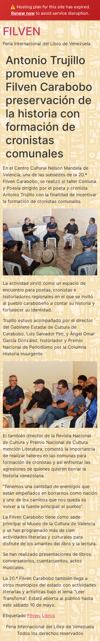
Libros (48, 615)
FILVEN (22, 31)
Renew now (23, 13)
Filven (33, 615)
